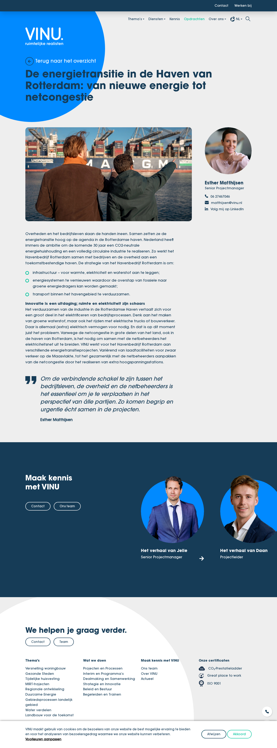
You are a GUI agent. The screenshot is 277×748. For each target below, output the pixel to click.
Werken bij (243, 5)
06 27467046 (219, 196)
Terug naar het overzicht (65, 61)
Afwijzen (213, 734)
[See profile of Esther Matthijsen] (228, 151)
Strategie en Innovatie (102, 684)
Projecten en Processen (102, 668)
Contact (221, 5)
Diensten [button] (155, 19)
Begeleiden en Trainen (102, 694)
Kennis (175, 19)
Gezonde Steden (39, 674)
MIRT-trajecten (37, 684)
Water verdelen (38, 710)
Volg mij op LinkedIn (226, 209)
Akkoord (239, 734)
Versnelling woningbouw (45, 668)
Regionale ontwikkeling (44, 689)
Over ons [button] (216, 19)
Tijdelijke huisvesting (42, 679)
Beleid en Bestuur (97, 689)
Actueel (147, 679)
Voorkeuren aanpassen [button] (43, 739)
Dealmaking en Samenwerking (109, 679)
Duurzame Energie (40, 694)
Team (63, 642)
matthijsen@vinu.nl (226, 203)
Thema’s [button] (135, 19)
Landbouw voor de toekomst (49, 715)
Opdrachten (194, 19)
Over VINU (149, 674)
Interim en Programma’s (103, 674)
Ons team (67, 506)
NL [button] (238, 19)
